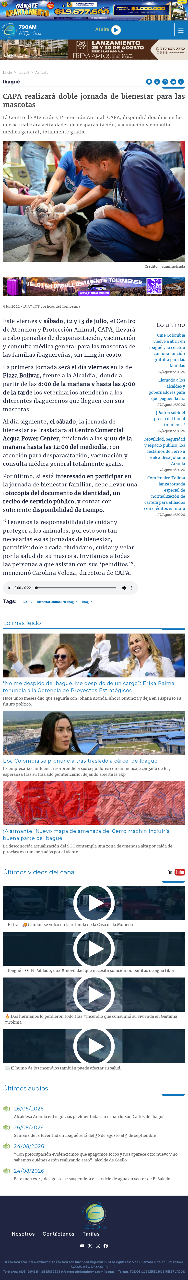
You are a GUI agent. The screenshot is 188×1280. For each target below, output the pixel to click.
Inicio (7, 72)
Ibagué (24, 72)
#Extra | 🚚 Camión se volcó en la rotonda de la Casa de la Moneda (69, 925)
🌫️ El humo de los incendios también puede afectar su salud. (63, 1068)
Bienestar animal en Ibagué (57, 602)
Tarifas (91, 1234)
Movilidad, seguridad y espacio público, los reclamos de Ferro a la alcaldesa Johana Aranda (164, 451)
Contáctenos (59, 1234)
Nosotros (23, 1234)
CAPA (27, 602)
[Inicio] (9, 30)
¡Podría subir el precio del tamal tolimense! (169, 419)
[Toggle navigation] (179, 30)
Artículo (41, 72)
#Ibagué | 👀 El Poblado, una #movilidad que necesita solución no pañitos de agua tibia (89, 971)
